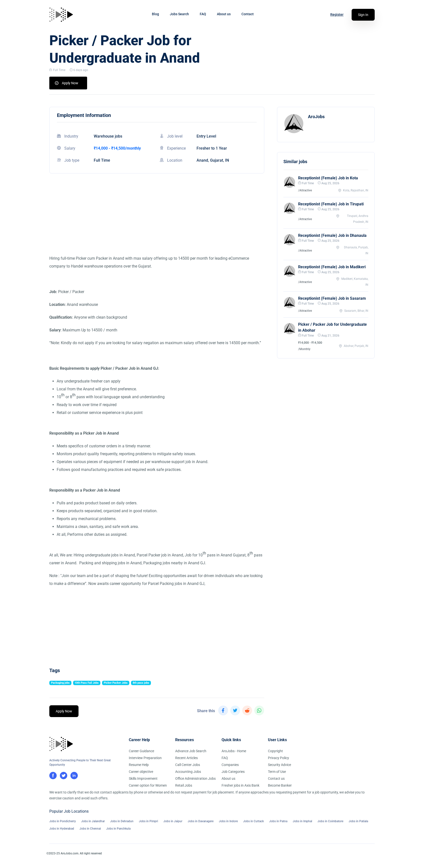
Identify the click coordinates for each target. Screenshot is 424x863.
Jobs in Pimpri (148, 821)
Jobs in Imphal (302, 821)
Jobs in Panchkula (118, 828)
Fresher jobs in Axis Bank (240, 785)
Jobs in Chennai (90, 828)
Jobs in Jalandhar (93, 821)
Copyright (275, 751)
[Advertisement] (156, 220)
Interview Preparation (145, 758)
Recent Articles (186, 758)
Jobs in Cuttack (253, 821)
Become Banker (280, 785)
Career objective (141, 772)
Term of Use (277, 772)
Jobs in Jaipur (172, 821)
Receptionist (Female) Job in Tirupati (331, 204)
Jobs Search (179, 14)
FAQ (203, 14)
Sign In (363, 15)
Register (337, 14)
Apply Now (70, 83)
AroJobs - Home (234, 751)
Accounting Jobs (188, 772)
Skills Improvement (143, 778)
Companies (230, 765)
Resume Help (139, 765)
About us (224, 14)
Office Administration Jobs (195, 778)
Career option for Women (148, 785)
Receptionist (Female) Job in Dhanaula (332, 235)
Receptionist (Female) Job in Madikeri (332, 267)
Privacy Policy (278, 758)
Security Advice (279, 765)
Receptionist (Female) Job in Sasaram (332, 298)
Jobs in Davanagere (200, 821)
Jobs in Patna (278, 821)
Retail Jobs (183, 785)
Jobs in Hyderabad (61, 828)
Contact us (276, 778)
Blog (155, 14)
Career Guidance (141, 751)
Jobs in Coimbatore (330, 821)
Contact (247, 14)
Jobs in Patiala (358, 821)
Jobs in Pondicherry (62, 821)
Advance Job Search (190, 751)
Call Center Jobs (187, 765)
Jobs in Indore (228, 821)
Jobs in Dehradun (121, 821)
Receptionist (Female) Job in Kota (328, 178)
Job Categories (233, 772)
